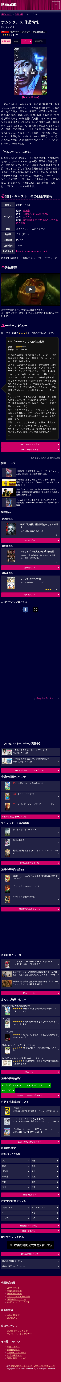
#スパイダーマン (9, 1085)
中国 (4, 1182)
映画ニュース (13, 1346)
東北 (34, 1171)
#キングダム (7, 1090)
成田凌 (33, 220)
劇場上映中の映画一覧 (29, 863)
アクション (7, 1208)
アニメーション (38, 1208)
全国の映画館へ (29, 1195)
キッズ (34, 1213)
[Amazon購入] (30, 97)
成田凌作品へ (29, 594)
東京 (4, 1161)
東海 (34, 1166)
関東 (34, 1161)
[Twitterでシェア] (35, 610)
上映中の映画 (13, 1288)
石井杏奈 (53, 220)
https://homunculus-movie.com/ (31, 251)
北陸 (34, 1177)
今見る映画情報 (14, 1355)
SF (3, 1213)
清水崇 (26, 210)
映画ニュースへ (29, 993)
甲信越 (5, 1177)
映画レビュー (29, 1072)
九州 (4, 1187)
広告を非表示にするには (46, 698)
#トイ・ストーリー (40, 1085)
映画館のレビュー (15, 1318)
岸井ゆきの (43, 220)
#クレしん (24, 1085)
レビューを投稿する (29, 449)
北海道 (5, 1171)
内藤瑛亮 (27, 213)
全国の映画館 (13, 1315)
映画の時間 (6, 14)
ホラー (34, 1218)
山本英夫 (27, 217)
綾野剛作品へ (29, 567)
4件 (10, 35)
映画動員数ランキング (17, 1331)
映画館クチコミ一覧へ (29, 1226)
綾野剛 (26, 220)
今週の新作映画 (14, 1290)
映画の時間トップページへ (13, 1266)
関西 (4, 1166)
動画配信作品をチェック (29, 909)
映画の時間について (29, 1254)
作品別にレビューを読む (18, 1302)
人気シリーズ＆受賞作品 (18, 1296)
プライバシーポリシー (44, 1365)
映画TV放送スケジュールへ (29, 1142)
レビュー (25, 41)
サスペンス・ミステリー (20, 32)
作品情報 (19, 14)
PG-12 (5, 32)
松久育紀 (36, 213)
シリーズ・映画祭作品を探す (29, 1095)
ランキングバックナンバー (19, 1334)
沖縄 (34, 1187)
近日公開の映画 (14, 1293)
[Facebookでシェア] (25, 610)
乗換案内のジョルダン (21, 1365)
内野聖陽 (20, 223)
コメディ (6, 1218)
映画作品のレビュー (16, 1299)
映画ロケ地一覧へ (29, 1231)
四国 (34, 1182)
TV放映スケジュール (16, 1352)
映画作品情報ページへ (12, 1261)
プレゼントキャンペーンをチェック (29, 770)
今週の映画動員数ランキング (14, 817)
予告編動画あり (39, 32)
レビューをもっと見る (29, 444)
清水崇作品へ (29, 540)
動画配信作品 (13, 1349)
